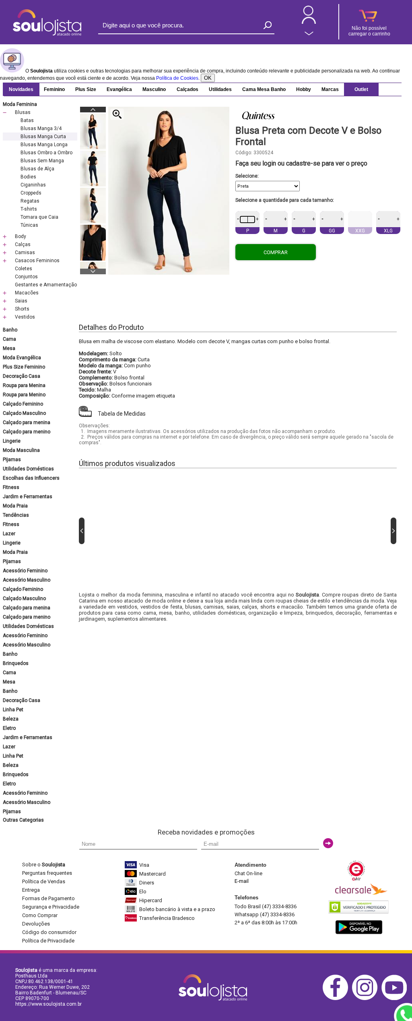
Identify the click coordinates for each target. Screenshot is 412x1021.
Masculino (154, 89)
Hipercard (150, 900)
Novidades (21, 89)
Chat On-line (248, 873)
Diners (146, 883)
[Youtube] (396, 998)
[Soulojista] (47, 34)
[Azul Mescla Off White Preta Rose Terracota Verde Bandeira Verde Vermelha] (317, 186)
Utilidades (220, 89)
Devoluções (36, 924)
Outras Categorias (23, 820)
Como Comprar (40, 915)
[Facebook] (337, 998)
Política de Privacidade (48, 941)
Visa (144, 865)
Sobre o (43, 865)
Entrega (31, 890)
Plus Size (85, 89)
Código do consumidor (49, 932)
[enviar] (328, 843)
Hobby (303, 89)
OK (208, 78)
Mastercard (152, 874)
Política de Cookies (177, 78)
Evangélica (119, 89)
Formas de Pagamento (48, 898)
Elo (142, 891)
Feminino (54, 89)
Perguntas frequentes (47, 873)
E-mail (242, 881)
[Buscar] (267, 25)
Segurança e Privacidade (50, 907)
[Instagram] (366, 998)
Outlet (361, 89)
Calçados (187, 89)
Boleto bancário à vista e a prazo (177, 909)
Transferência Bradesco (167, 918)
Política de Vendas (43, 881)
